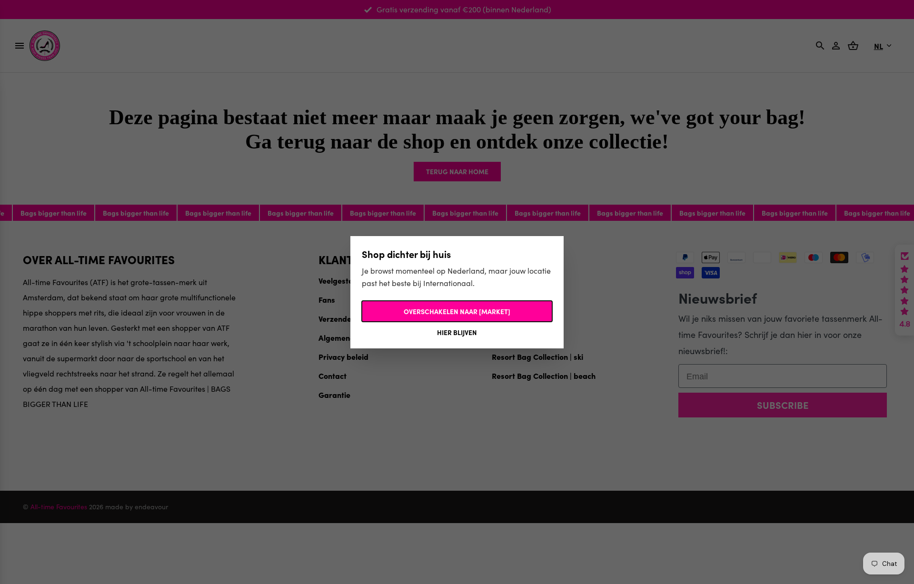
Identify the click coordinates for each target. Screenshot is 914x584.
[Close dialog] (630, 218)
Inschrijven (550, 371)
